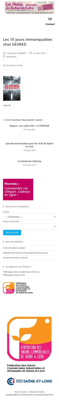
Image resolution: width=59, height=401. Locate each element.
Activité (6, 212)
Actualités (11, 56)
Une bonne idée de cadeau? (14, 248)
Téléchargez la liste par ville (14, 275)
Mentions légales (21, 392)
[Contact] (50, 18)
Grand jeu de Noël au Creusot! (15, 257)
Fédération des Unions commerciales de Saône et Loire (25, 253)
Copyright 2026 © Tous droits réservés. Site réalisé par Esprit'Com (29, 395)
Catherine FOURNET (16, 53)
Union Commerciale (11, 221)
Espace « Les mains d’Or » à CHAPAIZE (29, 125)
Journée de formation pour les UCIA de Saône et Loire (29, 145)
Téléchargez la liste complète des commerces (21, 272)
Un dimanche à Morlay (29, 161)
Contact (50, 24)
